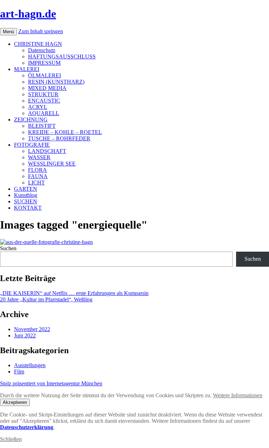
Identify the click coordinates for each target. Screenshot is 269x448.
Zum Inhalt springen (40, 31)
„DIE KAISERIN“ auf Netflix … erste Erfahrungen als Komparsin (74, 293)
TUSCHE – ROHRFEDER (59, 138)
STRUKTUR (43, 94)
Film (19, 371)
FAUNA (38, 176)
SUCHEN (25, 201)
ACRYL (37, 107)
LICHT (36, 183)
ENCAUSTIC (44, 101)
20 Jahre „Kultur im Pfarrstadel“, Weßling (46, 299)
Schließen (11, 439)
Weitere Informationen (237, 395)
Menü (8, 31)
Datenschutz (41, 50)
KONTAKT (28, 208)
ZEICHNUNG (31, 119)
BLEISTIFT (42, 126)
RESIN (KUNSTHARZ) (56, 82)
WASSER (39, 157)
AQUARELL (43, 113)
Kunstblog (25, 195)
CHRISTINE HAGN (38, 44)
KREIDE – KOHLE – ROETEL (65, 132)
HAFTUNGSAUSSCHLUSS (62, 56)
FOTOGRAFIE (32, 145)
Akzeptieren (15, 402)
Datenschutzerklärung (26, 427)
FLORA (37, 170)
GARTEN (25, 189)
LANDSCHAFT (47, 151)
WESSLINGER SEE (52, 164)
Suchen (8, 248)
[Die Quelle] (46, 242)
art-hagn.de (28, 13)
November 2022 (32, 329)
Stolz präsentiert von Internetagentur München (51, 383)
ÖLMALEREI (44, 75)
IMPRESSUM (44, 63)
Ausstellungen (30, 365)
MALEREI (26, 69)
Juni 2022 (25, 335)
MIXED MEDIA (47, 88)
